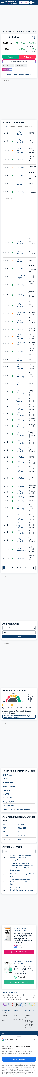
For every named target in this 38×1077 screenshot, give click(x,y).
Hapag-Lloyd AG (9, 802)
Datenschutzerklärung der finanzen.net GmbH (17, 1072)
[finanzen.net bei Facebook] (8, 1005)
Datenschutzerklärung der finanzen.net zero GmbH (15, 1074)
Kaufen (12, 127)
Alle (5, 127)
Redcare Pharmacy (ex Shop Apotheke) (17, 809)
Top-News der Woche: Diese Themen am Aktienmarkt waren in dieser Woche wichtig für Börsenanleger (21, 867)
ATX (19, 839)
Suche (19, 636)
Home (3, 31)
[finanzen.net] (11, 2)
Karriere (4, 1015)
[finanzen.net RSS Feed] (34, 1005)
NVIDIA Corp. (7, 775)
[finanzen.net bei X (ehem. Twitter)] (17, 1005)
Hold (20, 127)
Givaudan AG (7, 798)
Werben (15, 1015)
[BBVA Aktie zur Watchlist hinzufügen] (34, 37)
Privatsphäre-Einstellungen (29, 1024)
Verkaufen (29, 127)
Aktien (10, 31)
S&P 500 (5, 836)
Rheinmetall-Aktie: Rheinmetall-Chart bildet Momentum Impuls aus (21, 890)
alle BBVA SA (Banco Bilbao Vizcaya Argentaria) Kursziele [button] (17, 717)
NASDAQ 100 (23, 836)
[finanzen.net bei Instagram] (4, 1005)
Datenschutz (29, 1015)
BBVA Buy (20, 159)
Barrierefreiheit (30, 1028)
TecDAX (21, 824)
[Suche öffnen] (31, 2)
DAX (4, 824)
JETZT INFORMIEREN (19, 952)
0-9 (7, 995)
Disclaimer (28, 1018)
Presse (4, 1018)
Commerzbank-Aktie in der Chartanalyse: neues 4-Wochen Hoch (21, 882)
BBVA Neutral (19, 133)
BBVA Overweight (20, 141)
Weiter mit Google (19, 1059)
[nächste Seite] (34, 568)
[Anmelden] (34, 2)
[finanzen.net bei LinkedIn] (21, 1005)
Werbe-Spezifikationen (18, 1018)
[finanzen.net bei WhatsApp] (30, 1005)
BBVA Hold (20, 167)
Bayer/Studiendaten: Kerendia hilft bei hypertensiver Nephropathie (21, 857)
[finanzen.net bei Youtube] (12, 1005)
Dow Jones (22, 832)
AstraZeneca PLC (9, 805)
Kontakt (4, 1013)
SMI (3, 832)
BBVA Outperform (21, 549)
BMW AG (6, 794)
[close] (34, 1039)
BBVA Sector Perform (19, 150)
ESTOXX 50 (6, 839)
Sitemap (4, 1020)
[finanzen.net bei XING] (25, 1005)
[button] (24, 2)
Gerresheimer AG (9, 786)
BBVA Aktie (18, 31)
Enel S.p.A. (6, 790)
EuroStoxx (28, 999)
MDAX (4, 828)
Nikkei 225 (22, 828)
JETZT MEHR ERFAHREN (19, 982)
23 (31, 568)
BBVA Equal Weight (20, 276)
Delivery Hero (8, 783)
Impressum (28, 1013)
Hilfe (14, 1013)
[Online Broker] (11, 3)
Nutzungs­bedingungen (29, 1021)
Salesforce (6, 779)
